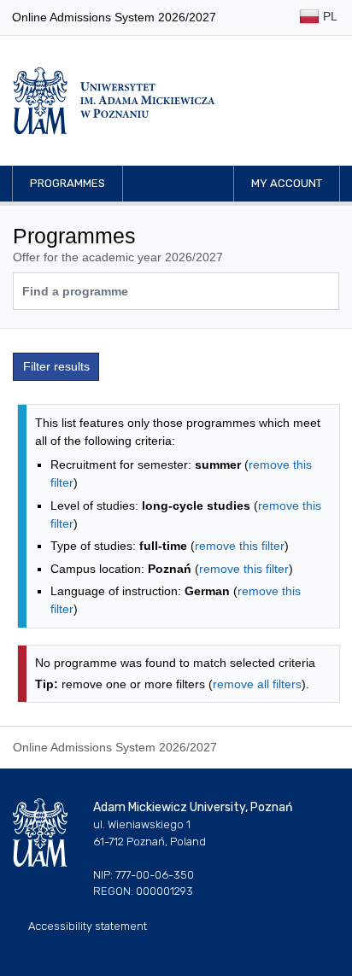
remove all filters (257, 684)
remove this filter (240, 545)
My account (286, 183)
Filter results (56, 366)
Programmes (67, 183)
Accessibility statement (87, 926)
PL (328, 16)
